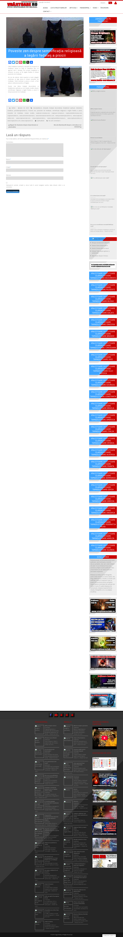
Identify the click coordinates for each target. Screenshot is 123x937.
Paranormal (84, 8)
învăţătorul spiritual (69, 108)
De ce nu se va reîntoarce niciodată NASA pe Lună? (101, 225)
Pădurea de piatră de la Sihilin (51, 843)
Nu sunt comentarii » (55, 121)
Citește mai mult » (96, 115)
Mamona (76, 801)
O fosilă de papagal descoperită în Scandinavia (52, 802)
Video (95, 8)
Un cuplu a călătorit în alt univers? (51, 871)
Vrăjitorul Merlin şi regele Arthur (80, 828)
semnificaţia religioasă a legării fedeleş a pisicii (67, 110)
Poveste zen (32, 110)
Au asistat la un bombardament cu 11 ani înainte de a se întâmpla (51, 858)
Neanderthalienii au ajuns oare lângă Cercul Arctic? (80, 876)
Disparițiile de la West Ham (52, 910)
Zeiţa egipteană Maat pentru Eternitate (79, 764)
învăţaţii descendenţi (55, 108)
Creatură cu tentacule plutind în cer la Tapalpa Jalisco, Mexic (51, 789)
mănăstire (79, 108)
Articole (73, 8)
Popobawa (76, 777)
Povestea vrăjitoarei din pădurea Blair (80, 890)
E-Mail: (8, 167)
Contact (46, 11)
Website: (8, 175)
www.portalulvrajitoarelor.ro (63, 115)
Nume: (8, 159)
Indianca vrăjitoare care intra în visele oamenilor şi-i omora (81, 815)
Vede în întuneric (49, 884)
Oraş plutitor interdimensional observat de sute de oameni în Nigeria (51, 817)
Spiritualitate (40, 121)
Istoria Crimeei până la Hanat (100, 248)
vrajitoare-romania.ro (58, 113)
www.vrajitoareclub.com (23, 118)
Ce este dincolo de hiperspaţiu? (98, 166)
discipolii (45, 108)
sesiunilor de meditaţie (15, 113)
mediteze (10, 110)
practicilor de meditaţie (44, 110)
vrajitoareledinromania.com (74, 113)
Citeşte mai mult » (78, 734)
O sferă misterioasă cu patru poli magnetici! (79, 864)
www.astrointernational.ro (27, 115)
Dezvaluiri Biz (106, 238)
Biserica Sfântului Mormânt (81, 914)
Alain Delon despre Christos (100, 256)
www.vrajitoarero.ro (27, 121)
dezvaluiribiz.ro (37, 108)
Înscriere (104, 8)
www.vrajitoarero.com (14, 121)
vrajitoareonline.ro (13, 115)
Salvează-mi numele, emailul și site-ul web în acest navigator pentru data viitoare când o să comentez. (35, 186)
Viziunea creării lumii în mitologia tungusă (79, 750)
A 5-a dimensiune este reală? (98, 195)
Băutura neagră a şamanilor (81, 726)
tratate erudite (29, 113)
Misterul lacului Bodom (96, 138)
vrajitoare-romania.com (43, 113)
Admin (13, 108)
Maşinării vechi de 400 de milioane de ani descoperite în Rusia (52, 830)
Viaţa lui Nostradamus (79, 738)
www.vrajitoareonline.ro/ (75, 118)
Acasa (45, 8)
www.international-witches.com (45, 115)
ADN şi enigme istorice (96, 109)
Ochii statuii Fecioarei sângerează (79, 852)
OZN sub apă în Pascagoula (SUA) (52, 897)
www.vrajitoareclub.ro (39, 118)
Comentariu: (9, 142)
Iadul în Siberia (49, 921)
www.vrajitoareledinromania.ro (56, 118)
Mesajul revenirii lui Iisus (80, 839)
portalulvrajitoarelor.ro (20, 110)
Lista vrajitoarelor (59, 8)
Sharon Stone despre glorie (100, 245)
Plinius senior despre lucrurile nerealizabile (79, 902)
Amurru (75, 789)
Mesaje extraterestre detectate (101, 243)
